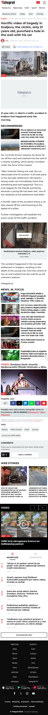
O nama (7, 702)
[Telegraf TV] (33, 693)
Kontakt (32, 706)
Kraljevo (5, 429)
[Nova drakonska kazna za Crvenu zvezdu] (10, 344)
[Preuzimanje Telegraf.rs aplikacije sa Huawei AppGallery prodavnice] (40, 687)
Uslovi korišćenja (35, 421)
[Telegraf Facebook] (14, 693)
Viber (42, 412)
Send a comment (25, 455)
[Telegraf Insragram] (27, 693)
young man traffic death (11, 435)
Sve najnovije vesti (24, 635)
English (4, 19)
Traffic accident (16, 429)
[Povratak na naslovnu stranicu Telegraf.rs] (8, 2)
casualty (35, 429)
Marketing (15, 702)
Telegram (5, 415)
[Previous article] (1, 357)
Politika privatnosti (20, 706)
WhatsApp (33, 412)
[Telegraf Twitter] (21, 693)
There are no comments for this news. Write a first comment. (22, 448)
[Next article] (46, 357)
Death (27, 429)
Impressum (25, 702)
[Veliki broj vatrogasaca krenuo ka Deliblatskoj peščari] (24, 524)
